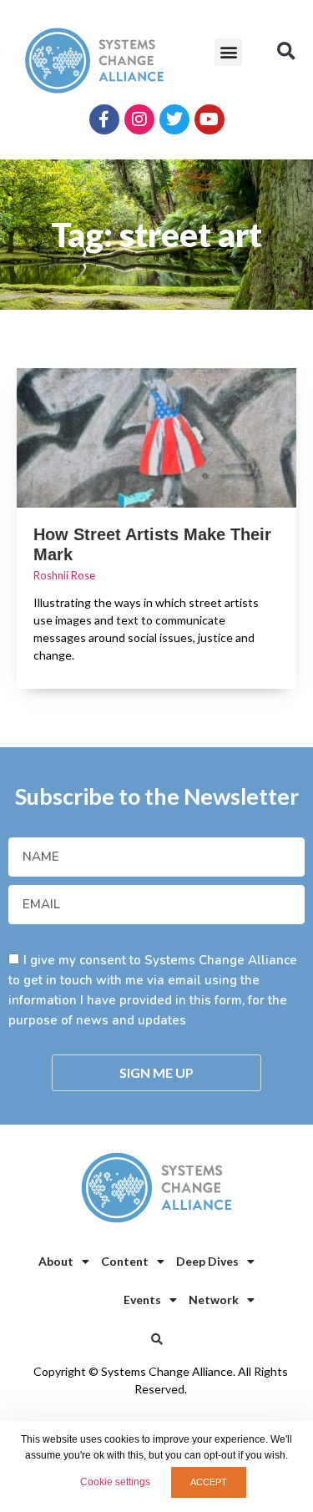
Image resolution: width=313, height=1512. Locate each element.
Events (142, 1299)
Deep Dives (207, 1261)
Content (125, 1261)
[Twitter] (174, 119)
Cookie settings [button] (115, 1482)
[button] (228, 52)
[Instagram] (139, 119)
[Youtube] (209, 119)
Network (214, 1299)
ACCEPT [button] (208, 1482)
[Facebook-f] (104, 119)
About (55, 1261)
